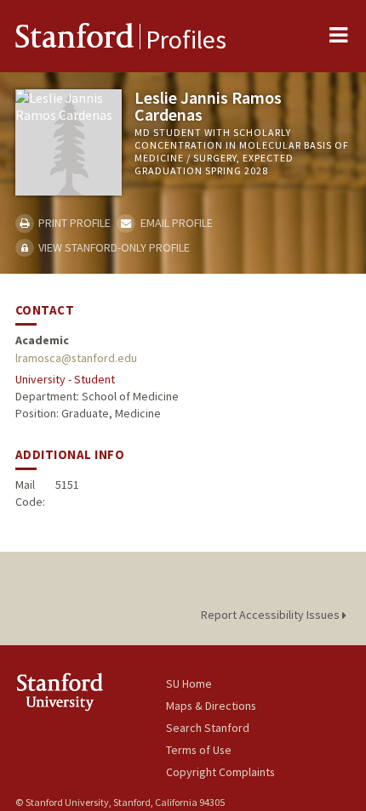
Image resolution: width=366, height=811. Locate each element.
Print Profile (73, 222)
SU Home (189, 683)
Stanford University (90, 691)
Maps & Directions (211, 705)
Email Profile (175, 222)
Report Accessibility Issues (271, 614)
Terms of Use (199, 749)
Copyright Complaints (220, 772)
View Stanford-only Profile (113, 247)
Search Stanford (207, 727)
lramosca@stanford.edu (76, 358)
